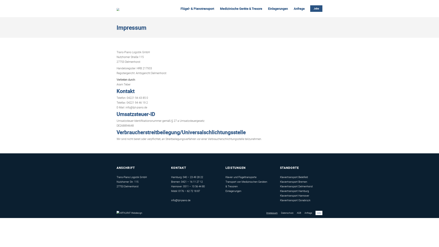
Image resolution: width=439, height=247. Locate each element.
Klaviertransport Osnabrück (295, 200)
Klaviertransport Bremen (293, 181)
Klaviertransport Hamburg (294, 191)
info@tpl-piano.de (181, 200)
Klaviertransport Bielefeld (294, 177)
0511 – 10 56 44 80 (194, 186)
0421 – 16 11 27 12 (192, 181)
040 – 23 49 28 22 (193, 177)
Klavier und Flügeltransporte (241, 177)
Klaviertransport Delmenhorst (296, 186)
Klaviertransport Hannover (294, 195)
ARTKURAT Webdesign (130, 212)
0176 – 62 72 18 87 (189, 191)
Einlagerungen (233, 191)
